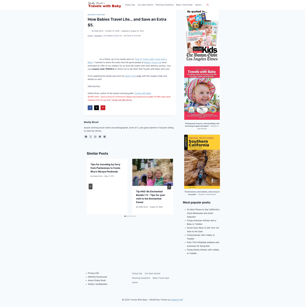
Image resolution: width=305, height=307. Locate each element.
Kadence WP (177, 300)
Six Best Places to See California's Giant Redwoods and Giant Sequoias (203, 213)
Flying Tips (130, 5)
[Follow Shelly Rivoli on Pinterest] (104, 137)
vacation (101, 15)
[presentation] (152, 172)
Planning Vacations (164, 5)
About (135, 282)
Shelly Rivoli (98, 31)
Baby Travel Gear (184, 5)
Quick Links (130, 76)
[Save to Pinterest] (103, 107)
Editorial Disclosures (97, 277)
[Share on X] (96, 107)
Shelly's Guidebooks (97, 284)
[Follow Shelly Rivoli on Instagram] (95, 137)
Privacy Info (93, 273)
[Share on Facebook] (90, 107)
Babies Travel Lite (152, 62)
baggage (91, 15)
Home (90, 36)
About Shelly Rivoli (97, 280)
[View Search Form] (207, 5)
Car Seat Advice (145, 5)
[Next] (169, 186)
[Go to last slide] (90, 186)
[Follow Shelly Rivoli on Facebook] (86, 137)
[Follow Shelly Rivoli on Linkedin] (100, 137)
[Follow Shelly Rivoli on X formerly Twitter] (91, 137)
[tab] (125, 216)
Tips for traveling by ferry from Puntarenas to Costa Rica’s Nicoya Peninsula (105, 168)
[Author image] (89, 31)
